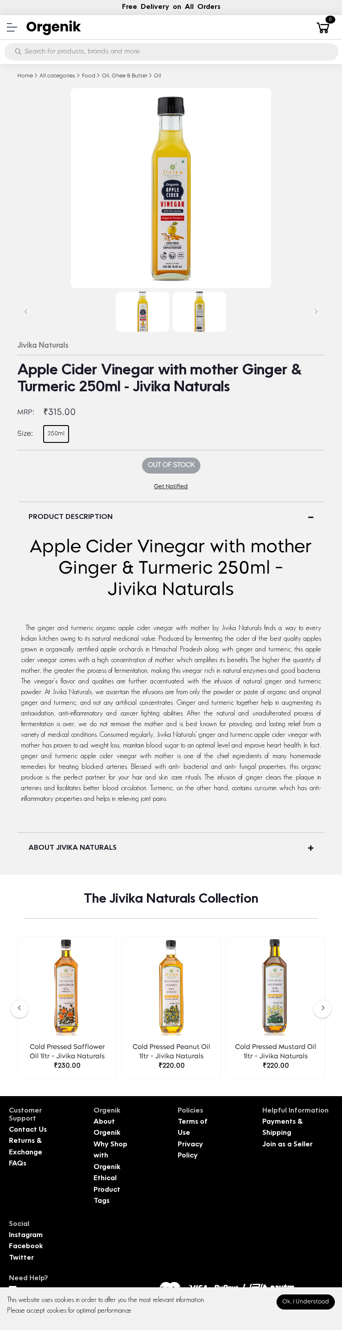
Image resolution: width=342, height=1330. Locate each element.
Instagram (26, 1235)
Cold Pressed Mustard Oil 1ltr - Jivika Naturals (275, 1052)
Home (25, 76)
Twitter (21, 1258)
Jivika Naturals (43, 346)
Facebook (26, 1246)
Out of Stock (171, 465)
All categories (56, 76)
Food (88, 76)
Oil (157, 76)
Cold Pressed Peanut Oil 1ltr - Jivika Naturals (171, 1052)
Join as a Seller (287, 1144)
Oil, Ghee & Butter (124, 76)
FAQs (17, 1164)
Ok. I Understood (305, 1302)
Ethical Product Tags (107, 1190)
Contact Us (28, 1130)
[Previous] (26, 311)
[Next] (315, 311)
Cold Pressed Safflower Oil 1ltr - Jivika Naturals (67, 1052)
